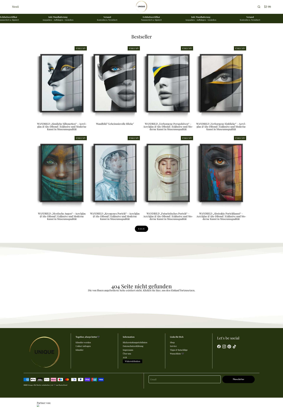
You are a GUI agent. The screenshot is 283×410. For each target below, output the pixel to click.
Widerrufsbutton (132, 361)
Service (173, 346)
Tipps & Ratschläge (179, 350)
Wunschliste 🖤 (177, 353)
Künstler (79, 350)
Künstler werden (83, 342)
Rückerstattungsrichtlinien (135, 342)
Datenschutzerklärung (133, 346)
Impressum (128, 350)
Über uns (127, 353)
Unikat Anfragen (83, 346)
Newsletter (238, 379)
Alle (141, 228)
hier (158, 290)
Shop (172, 342)
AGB (125, 357)
